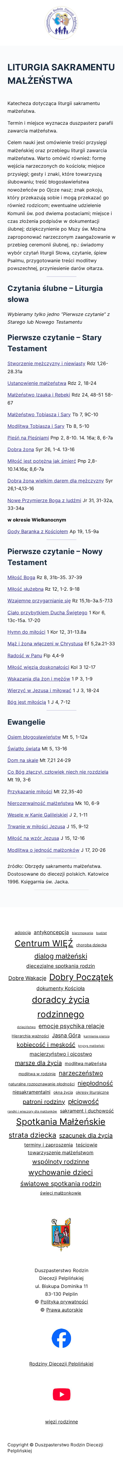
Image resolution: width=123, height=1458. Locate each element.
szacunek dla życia (86, 1135)
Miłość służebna (25, 589)
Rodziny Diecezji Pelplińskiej (61, 1364)
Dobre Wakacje (27, 978)
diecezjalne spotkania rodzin (60, 966)
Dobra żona (20, 449)
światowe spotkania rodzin (60, 1183)
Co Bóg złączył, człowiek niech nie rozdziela (57, 772)
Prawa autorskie (64, 1310)
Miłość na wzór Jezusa (33, 838)
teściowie (86, 1145)
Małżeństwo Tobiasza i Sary (39, 414)
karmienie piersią (97, 1036)
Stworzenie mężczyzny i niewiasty (46, 363)
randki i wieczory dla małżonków (32, 1111)
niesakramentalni (31, 1092)
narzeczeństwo (81, 1073)
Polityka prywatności (64, 1302)
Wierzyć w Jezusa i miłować (39, 690)
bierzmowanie (82, 933)
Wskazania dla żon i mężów (38, 679)
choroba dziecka (91, 944)
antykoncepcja (51, 932)
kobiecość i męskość (46, 1044)
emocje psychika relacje (71, 1026)
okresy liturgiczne (92, 1092)
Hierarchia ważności (30, 1035)
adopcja (23, 932)
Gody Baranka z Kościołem (37, 531)
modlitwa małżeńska (86, 1063)
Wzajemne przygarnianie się (39, 601)
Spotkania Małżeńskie (60, 1121)
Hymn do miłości (26, 632)
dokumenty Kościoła (60, 988)
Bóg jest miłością (26, 702)
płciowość (83, 1101)
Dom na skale (22, 760)
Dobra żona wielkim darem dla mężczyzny (55, 481)
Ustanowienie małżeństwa (36, 383)
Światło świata (23, 749)
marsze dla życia (38, 1063)
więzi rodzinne (61, 1422)
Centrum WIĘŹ (44, 943)
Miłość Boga (21, 577)
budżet (101, 933)
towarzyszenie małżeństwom (60, 1152)
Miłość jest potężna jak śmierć (41, 461)
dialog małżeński (60, 956)
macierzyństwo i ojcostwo (61, 1054)
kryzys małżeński (91, 1046)
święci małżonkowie (60, 1193)
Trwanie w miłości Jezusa (36, 826)
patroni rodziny (44, 1101)
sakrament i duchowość (87, 1111)
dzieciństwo (26, 1027)
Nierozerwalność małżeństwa (40, 803)
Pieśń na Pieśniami (28, 438)
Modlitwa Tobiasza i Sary (35, 426)
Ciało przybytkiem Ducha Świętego (47, 612)
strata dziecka (32, 1135)
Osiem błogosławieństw (34, 737)
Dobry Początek (81, 977)
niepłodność (95, 1083)
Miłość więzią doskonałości (38, 667)
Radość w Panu (24, 655)
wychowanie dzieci (60, 1172)
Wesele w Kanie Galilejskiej (37, 815)
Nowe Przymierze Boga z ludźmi (44, 500)
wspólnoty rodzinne (60, 1161)
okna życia (63, 1092)
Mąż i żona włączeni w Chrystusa (45, 644)
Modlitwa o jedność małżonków (43, 850)
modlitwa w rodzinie (37, 1073)
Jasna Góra (66, 1035)
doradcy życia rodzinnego (61, 1006)
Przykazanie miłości (29, 791)
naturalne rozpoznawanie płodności (41, 1083)
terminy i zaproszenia (48, 1145)
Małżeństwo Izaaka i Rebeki (38, 395)
